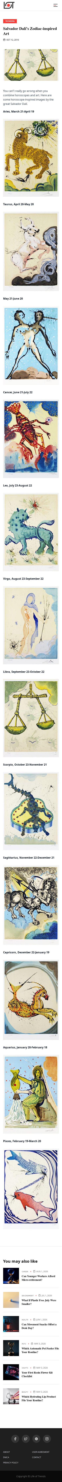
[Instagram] (47, 1439)
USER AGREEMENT (40, 1452)
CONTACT (36, 1457)
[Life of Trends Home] (9, 5)
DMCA (6, 1457)
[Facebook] (15, 1439)
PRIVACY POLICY (10, 1462)
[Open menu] (55, 5)
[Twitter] (26, 1439)
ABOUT (6, 1452)
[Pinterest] (36, 1439)
